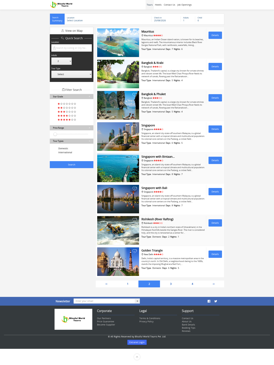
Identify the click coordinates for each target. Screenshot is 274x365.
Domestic (63, 148)
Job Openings (184, 4)
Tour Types (58, 141)
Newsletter (63, 301)
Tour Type (55, 68)
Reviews (186, 330)
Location (55, 42)
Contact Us (169, 4)
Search (71, 164)
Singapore (148, 129)
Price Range (58, 127)
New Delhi (148, 254)
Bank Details (188, 324)
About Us (187, 321)
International (65, 152)
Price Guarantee (105, 321)
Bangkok (148, 66)
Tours (150, 4)
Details (215, 35)
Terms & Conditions (149, 318)
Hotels (158, 4)
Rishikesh (148, 223)
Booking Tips (188, 327)
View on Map (74, 31)
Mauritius (148, 35)
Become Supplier (106, 324)
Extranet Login (137, 342)
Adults (54, 55)
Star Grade (58, 96)
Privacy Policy (146, 321)
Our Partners (104, 318)
